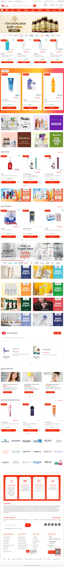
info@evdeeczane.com (50, 1)
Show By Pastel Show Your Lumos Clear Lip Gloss (10, 424)
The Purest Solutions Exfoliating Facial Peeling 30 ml (53, 176)
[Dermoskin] (32, 24)
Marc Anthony (48, 422)
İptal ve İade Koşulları (22, 541)
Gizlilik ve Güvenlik (22, 543)
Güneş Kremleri (26, 10)
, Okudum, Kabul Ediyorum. (13, 528)
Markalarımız (35, 546)
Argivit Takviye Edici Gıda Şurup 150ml (36, 357)
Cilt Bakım (12, 10)
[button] (27, 65)
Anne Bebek (7, 10)
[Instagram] (56, 524)
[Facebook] (45, 524)
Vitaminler (5, 550)
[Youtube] (52, 524)
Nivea (24, 422)
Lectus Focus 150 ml (27, 230)
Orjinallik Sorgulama (18, 1)
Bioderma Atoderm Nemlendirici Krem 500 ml (39, 56)
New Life (3, 228)
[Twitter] (49, 524)
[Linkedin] (59, 524)
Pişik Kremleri (6, 541)
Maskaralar (5, 548)
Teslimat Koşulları (21, 537)
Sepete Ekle (7, 62)
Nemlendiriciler (6, 538)
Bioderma (3, 53)
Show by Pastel (4, 422)
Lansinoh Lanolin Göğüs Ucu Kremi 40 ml (6, 357)
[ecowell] (32, 252)
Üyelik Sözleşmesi (21, 538)
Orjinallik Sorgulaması (22, 546)
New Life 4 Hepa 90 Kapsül (6, 230)
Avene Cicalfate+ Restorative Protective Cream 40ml (56, 56)
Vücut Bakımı (18, 10)
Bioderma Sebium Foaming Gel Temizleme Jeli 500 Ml (7, 56)
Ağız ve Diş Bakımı (40, 10)
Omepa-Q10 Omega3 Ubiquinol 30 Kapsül (53, 230)
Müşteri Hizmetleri (36, 541)
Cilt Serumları (6, 543)
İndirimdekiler (35, 540)
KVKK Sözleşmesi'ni (8, 528)
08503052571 (61, 1)
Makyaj (54, 10)
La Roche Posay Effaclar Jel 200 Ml (9, 101)
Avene (51, 53)
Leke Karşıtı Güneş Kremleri (8, 545)
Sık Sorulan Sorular (22, 548)
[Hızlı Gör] (18, 108)
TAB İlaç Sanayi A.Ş (27, 228)
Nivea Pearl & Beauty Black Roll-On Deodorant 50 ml (30, 424)
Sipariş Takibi (35, 545)
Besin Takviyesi (48, 10)
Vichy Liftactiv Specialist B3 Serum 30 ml (9, 175)
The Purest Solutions (27, 174)
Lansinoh (25, 99)
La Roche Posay (5, 99)
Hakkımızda (3, 1)
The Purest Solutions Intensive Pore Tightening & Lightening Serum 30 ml (30, 176)
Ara (34, 5)
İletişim (34, 548)
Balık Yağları (5, 546)
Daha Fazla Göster (58, 70)
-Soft (25, 565)
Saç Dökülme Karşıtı (7, 551)
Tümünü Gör (60, 10)
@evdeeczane (38, 1)
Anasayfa (35, 537)
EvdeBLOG (10, 1)
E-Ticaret (28, 565)
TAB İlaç (46, 228)
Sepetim (34, 543)
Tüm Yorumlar (57, 333)
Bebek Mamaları (6, 540)
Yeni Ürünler (35, 538)
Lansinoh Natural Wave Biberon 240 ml (31, 101)
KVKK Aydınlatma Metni (23, 545)
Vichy (2, 174)
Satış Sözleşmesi (21, 540)
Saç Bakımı (32, 10)
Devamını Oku (7, 392)
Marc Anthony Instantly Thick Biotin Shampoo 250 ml (52, 424)
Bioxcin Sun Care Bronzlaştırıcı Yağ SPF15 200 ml (52, 102)
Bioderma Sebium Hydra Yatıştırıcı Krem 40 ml (22, 56)
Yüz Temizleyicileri (7, 537)
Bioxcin (45, 99)
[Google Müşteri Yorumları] (31, 553)
